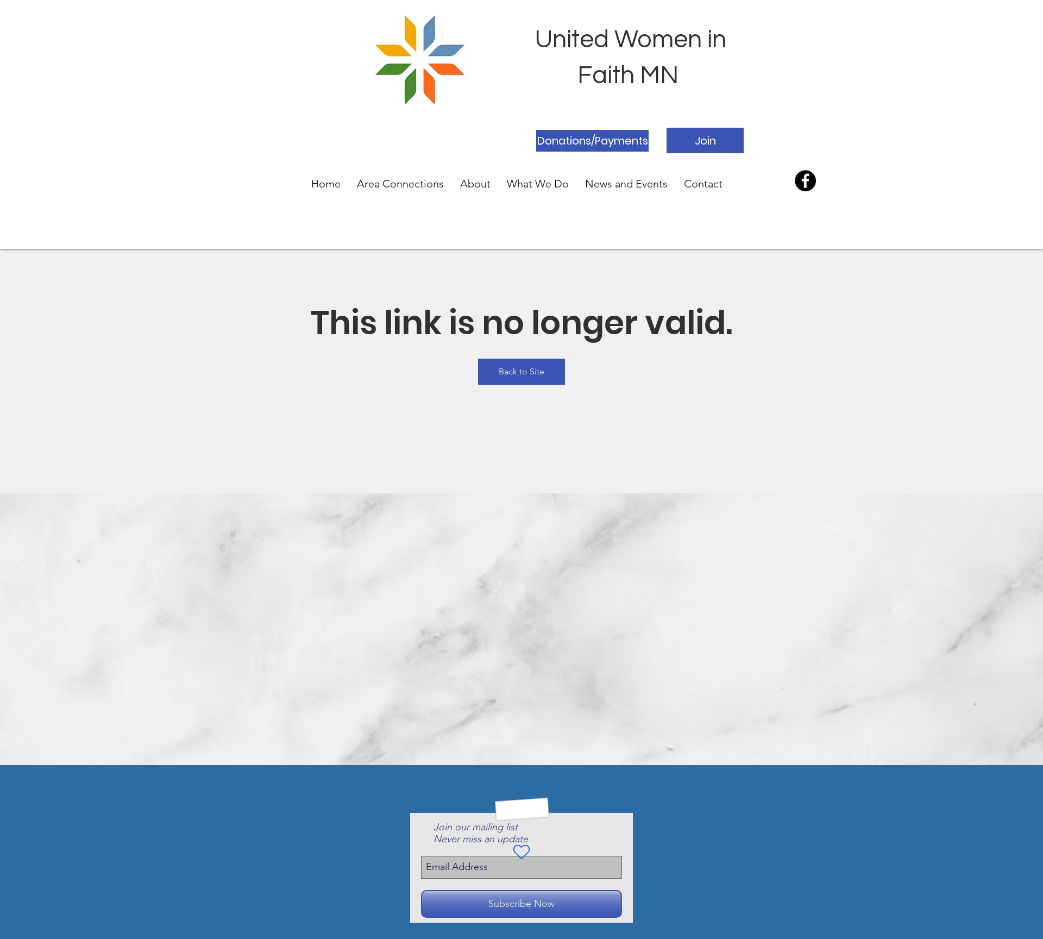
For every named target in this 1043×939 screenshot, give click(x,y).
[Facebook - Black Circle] (805, 180)
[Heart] (521, 852)
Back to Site (521, 371)
